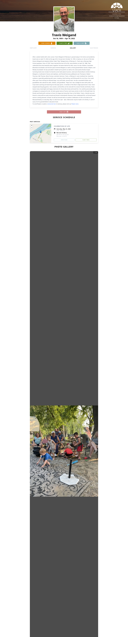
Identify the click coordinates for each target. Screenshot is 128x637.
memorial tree (52, 104)
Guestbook (94, 48)
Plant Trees (86, 139)
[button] (40, 132)
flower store (75, 104)
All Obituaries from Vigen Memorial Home (117, 16)
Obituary (33, 48)
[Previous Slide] (32, 451)
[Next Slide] (95, 451)
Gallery (73, 48)
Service (53, 48)
